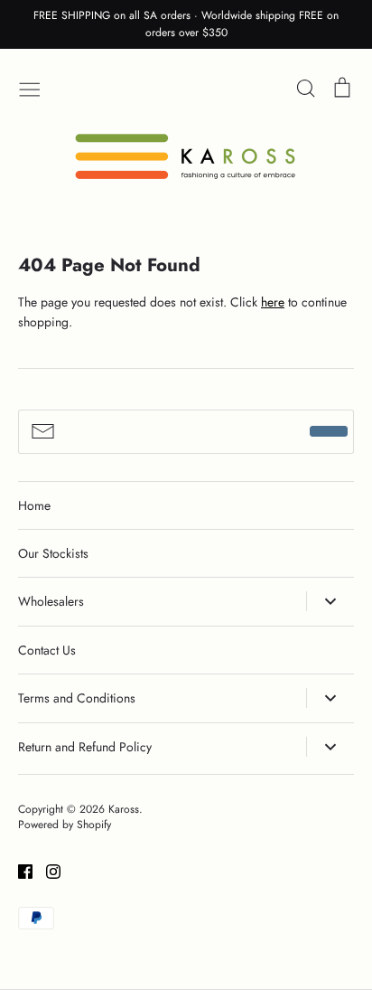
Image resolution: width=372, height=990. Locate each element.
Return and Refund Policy (85, 747)
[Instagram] (46, 870)
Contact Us (47, 650)
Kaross (123, 809)
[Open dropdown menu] (330, 601)
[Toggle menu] (30, 87)
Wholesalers (51, 601)
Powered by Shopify (64, 824)
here (272, 302)
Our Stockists (53, 553)
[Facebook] (19, 870)
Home (34, 505)
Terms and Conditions (76, 698)
